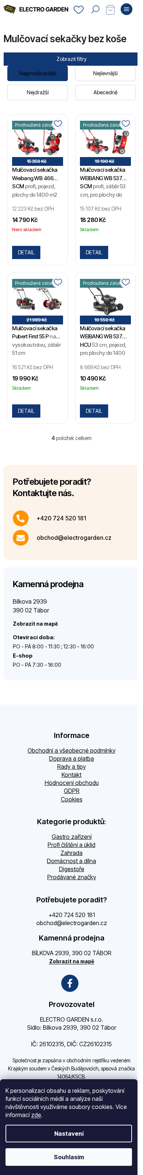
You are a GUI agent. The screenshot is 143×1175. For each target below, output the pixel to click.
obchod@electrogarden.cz (74, 538)
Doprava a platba (71, 758)
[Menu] (126, 9)
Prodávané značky (71, 877)
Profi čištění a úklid (71, 844)
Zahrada (71, 852)
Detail (26, 252)
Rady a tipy (71, 766)
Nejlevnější (105, 73)
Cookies (71, 799)
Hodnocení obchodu (72, 782)
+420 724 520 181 (61, 518)
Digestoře (71, 869)
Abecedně (105, 92)
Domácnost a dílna (71, 861)
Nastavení (69, 1133)
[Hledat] (95, 9)
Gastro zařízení (72, 836)
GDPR (72, 790)
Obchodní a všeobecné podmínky (71, 750)
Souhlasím (69, 1157)
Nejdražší (38, 92)
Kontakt (71, 774)
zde (36, 1114)
